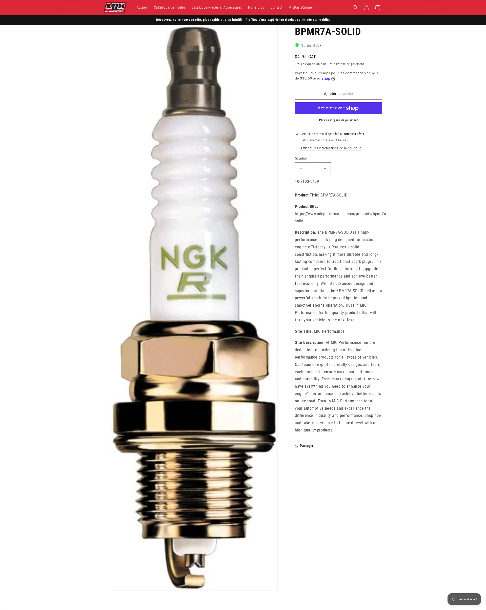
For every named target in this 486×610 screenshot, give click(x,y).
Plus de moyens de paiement (338, 120)
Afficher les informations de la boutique (330, 148)
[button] (355, 7)
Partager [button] (306, 446)
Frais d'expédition (307, 64)
